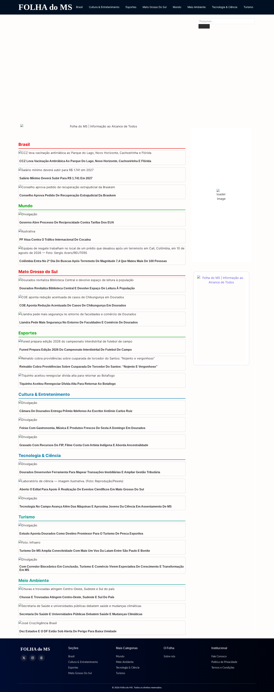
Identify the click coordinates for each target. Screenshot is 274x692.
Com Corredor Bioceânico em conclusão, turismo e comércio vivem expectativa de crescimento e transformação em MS (101, 568)
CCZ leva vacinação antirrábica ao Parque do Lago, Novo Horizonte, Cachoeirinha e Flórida (85, 161)
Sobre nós (169, 656)
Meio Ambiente (197, 7)
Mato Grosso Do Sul (154, 7)
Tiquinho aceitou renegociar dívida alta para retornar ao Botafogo (67, 383)
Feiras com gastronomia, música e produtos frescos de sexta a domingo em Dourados (82, 428)
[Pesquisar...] (204, 26)
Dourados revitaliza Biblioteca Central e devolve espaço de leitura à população (116, 70)
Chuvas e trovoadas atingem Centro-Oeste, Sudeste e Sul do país (66, 597)
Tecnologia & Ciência (224, 7)
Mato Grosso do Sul (38, 271)
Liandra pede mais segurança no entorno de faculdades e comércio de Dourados (78, 322)
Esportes (131, 7)
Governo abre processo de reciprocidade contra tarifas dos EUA (66, 222)
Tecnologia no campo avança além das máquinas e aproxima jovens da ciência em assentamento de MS (95, 506)
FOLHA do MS (45, 7)
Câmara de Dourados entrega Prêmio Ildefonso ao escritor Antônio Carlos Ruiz (75, 411)
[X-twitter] (24, 658)
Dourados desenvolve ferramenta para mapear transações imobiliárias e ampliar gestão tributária (89, 472)
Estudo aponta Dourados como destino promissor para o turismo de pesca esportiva (81, 533)
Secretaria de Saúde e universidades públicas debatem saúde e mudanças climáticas (80, 614)
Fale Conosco (219, 656)
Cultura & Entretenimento (104, 7)
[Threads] (41, 658)
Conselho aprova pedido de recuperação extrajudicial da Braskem (67, 195)
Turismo (248, 7)
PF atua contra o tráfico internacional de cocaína (55, 239)
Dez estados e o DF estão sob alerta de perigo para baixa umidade (67, 631)
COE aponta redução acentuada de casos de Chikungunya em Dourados (110, 112)
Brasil (79, 7)
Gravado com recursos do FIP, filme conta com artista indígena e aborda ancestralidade (84, 445)
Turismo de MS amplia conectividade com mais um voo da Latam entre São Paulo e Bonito (84, 550)
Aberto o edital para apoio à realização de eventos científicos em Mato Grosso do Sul (81, 489)
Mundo (177, 7)
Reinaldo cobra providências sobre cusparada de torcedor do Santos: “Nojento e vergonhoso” (88, 366)
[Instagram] (32, 658)
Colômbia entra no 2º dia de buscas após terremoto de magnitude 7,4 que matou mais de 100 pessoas (93, 261)
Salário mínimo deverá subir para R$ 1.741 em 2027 (55, 178)
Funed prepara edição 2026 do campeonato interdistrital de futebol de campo (75, 349)
